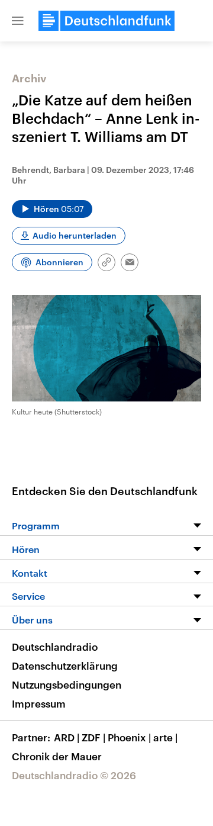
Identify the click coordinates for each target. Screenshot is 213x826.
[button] (18, 21)
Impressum (39, 703)
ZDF (93, 737)
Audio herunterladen (75, 235)
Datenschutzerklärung (65, 665)
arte (165, 737)
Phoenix (129, 737)
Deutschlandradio (55, 647)
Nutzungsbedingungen (66, 684)
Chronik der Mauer (57, 756)
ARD (66, 737)
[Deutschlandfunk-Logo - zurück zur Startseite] (106, 21)
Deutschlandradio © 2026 (74, 775)
